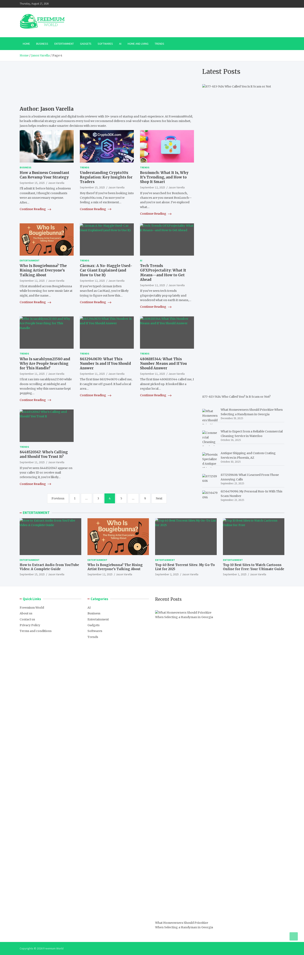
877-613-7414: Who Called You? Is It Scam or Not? (236, 397)
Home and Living (138, 43)
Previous (57, 498)
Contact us (27, 619)
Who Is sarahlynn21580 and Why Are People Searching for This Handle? (45, 363)
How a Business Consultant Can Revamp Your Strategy (44, 175)
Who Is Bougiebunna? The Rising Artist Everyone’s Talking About (43, 270)
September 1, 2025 (235, 574)
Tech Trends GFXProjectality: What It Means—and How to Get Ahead (163, 272)
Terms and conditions (35, 631)
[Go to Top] (294, 936)
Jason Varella (56, 183)
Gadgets (85, 43)
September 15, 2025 (32, 183)
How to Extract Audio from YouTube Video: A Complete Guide (49, 567)
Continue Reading (33, 209)
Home (26, 43)
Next (159, 498)
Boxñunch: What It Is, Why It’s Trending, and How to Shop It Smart (164, 177)
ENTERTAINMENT (36, 512)
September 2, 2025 (167, 574)
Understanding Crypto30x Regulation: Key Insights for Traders (106, 177)
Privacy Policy (30, 625)
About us (26, 613)
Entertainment (64, 43)
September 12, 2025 (152, 187)
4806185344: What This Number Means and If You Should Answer (163, 363)
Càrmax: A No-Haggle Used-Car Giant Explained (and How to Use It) (106, 270)
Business (42, 43)
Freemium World (32, 607)
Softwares (105, 43)
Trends (159, 43)
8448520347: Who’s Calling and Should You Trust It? (44, 454)
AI (120, 43)
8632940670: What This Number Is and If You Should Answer (105, 363)
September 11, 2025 (32, 374)
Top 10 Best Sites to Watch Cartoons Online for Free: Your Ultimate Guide (253, 567)
